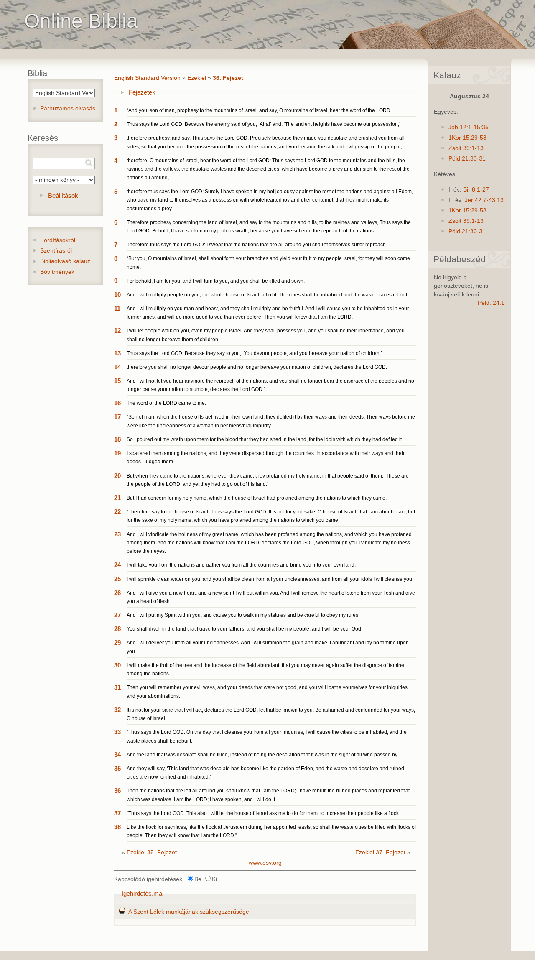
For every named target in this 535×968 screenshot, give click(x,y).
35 (117, 768)
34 (117, 754)
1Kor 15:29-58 (467, 138)
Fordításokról (57, 240)
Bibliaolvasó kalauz (65, 261)
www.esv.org (265, 863)
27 (117, 614)
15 (117, 380)
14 (117, 366)
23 (117, 534)
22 (117, 511)
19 (117, 453)
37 (117, 813)
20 (117, 475)
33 (117, 732)
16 (117, 402)
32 (117, 709)
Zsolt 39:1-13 (466, 148)
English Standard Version (147, 78)
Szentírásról (56, 251)
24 (117, 564)
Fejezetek (142, 92)
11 (117, 308)
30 (117, 665)
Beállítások (63, 195)
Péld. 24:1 (491, 303)
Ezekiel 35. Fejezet (152, 852)
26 (117, 592)
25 (117, 578)
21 (117, 497)
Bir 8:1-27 (476, 189)
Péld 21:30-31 (467, 159)
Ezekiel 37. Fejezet (380, 852)
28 (117, 628)
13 (117, 353)
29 (117, 642)
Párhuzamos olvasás (67, 108)
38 (117, 826)
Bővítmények (57, 272)
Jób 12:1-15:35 (468, 127)
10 (117, 294)
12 (117, 330)
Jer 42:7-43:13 (484, 200)
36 (117, 790)
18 (117, 439)
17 (117, 416)
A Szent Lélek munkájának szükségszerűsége (188, 912)
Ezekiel (196, 78)
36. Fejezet (228, 78)
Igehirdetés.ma (142, 893)
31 (117, 687)
